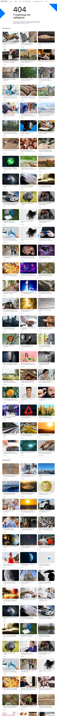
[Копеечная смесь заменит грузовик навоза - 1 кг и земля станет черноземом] (28, 484)
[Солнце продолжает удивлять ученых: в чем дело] (28, 306)
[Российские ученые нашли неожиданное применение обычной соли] (10, 484)
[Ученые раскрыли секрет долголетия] (10, 613)
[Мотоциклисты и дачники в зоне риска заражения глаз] (46, 93)
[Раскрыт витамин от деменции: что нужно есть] (46, 395)
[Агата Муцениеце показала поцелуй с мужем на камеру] (10, 501)
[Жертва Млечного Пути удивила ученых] (10, 182)
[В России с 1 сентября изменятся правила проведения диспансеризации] (28, 578)
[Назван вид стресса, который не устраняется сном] (46, 702)
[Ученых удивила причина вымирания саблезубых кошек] (10, 377)
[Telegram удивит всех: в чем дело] (28, 702)
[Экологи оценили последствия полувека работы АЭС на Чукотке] (10, 128)
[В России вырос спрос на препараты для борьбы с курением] (10, 631)
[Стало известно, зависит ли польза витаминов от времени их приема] (10, 555)
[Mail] (1, 1)
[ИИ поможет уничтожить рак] (46, 484)
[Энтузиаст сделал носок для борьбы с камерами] (28, 128)
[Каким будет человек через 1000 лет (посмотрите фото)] (46, 466)
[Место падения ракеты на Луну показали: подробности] (28, 501)
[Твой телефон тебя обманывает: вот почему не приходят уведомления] (10, 466)
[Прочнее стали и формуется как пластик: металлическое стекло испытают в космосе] (46, 631)
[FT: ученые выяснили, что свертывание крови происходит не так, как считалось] (28, 110)
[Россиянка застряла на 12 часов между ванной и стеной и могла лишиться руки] (10, 93)
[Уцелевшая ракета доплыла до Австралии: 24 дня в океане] (10, 596)
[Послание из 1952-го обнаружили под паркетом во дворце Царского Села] (10, 578)
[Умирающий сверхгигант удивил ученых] (46, 578)
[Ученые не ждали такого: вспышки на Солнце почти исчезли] (46, 430)
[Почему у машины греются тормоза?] (46, 537)
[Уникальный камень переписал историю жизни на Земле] (28, 596)
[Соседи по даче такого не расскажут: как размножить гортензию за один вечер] (46, 519)
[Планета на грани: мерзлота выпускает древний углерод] (28, 182)
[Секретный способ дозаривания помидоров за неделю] (10, 288)
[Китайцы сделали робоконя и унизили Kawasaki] (10, 413)
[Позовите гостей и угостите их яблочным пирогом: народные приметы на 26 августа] (10, 702)
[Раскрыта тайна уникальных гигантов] (28, 199)
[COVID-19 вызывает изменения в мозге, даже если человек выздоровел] (46, 377)
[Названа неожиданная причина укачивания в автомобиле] (28, 631)
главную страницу (25, 23)
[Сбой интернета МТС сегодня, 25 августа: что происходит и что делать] (46, 324)
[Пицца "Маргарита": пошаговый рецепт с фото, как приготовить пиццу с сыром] (10, 270)
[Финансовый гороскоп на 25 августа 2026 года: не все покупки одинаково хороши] (28, 359)
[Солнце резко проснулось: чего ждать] (28, 448)
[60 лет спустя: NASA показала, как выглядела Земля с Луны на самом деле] (10, 684)
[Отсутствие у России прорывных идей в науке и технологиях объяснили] (28, 466)
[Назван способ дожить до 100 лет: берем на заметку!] (46, 128)
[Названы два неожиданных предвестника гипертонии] (10, 110)
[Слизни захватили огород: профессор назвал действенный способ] (28, 164)
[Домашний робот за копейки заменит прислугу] (46, 501)
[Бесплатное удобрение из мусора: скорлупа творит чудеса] (28, 146)
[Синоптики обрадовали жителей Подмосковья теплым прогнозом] (10, 306)
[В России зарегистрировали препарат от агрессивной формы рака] (10, 235)
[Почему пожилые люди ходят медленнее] (10, 75)
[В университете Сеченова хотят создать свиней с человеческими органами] (28, 93)
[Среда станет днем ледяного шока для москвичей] (28, 75)
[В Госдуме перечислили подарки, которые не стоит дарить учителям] (46, 649)
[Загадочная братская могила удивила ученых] (46, 164)
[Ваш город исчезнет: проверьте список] (10, 649)
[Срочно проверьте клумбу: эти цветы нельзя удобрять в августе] (10, 395)
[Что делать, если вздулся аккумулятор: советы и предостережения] (46, 359)
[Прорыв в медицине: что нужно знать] (10, 519)
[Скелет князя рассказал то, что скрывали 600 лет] (28, 684)
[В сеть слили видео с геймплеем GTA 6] (10, 537)
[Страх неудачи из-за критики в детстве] (28, 395)
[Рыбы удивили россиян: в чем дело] (46, 39)
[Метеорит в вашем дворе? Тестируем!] (10, 341)
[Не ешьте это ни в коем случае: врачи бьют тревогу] (46, 596)
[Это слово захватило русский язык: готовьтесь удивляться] (46, 182)
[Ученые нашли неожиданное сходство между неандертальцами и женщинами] (46, 199)
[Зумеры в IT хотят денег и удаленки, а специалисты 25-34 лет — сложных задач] (28, 270)
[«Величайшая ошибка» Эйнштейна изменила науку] (28, 341)
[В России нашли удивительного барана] (10, 39)
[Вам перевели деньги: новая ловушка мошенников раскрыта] (46, 146)
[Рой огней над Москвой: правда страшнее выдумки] (28, 649)
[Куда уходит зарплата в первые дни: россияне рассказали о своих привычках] (46, 448)
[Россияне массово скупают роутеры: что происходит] (10, 324)
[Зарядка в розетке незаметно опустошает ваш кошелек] (10, 57)
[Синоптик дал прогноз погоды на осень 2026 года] (10, 253)
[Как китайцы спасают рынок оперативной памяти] (28, 537)
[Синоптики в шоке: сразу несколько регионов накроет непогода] (46, 75)
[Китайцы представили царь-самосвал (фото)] (46, 613)
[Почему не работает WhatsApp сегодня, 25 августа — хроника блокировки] (10, 164)
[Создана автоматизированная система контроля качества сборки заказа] (28, 377)
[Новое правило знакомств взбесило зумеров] (10, 667)
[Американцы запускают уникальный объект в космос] (46, 253)
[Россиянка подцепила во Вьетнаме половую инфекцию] (46, 341)
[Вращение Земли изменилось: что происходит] (28, 667)
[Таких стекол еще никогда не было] (46, 306)
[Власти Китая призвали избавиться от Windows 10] (46, 667)
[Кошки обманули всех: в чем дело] (46, 57)
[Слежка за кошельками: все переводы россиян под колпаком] (10, 448)
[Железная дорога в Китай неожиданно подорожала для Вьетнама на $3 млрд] (46, 288)
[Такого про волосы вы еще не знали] (28, 217)
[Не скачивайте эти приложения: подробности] (28, 324)
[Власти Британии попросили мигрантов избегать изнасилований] (28, 57)
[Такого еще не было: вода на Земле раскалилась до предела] (28, 613)
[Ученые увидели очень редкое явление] (28, 519)
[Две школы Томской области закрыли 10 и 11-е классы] (10, 217)
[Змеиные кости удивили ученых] (10, 146)
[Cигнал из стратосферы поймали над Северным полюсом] (46, 110)
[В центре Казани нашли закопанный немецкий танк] (28, 39)
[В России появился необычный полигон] (10, 430)
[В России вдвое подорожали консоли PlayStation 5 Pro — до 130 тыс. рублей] (28, 288)
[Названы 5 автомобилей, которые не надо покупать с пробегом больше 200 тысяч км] (10, 199)
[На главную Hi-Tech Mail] (5, 1)
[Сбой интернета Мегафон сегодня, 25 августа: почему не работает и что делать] (46, 235)
